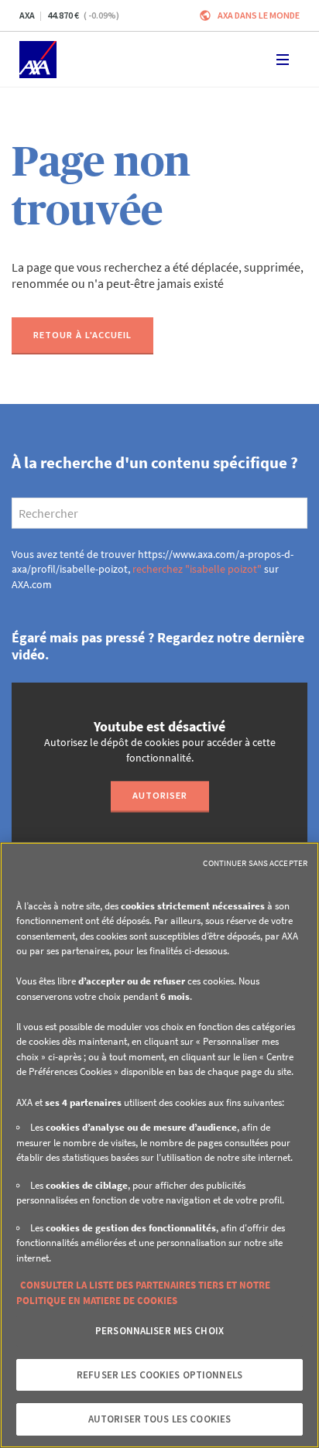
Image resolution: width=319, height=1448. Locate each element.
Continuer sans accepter (255, 863)
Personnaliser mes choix (159, 1330)
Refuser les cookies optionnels (159, 1374)
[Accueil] (38, 59)
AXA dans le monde (259, 15)
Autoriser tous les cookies (159, 1419)
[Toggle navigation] (283, 60)
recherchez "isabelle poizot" (197, 569)
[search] (159, 513)
